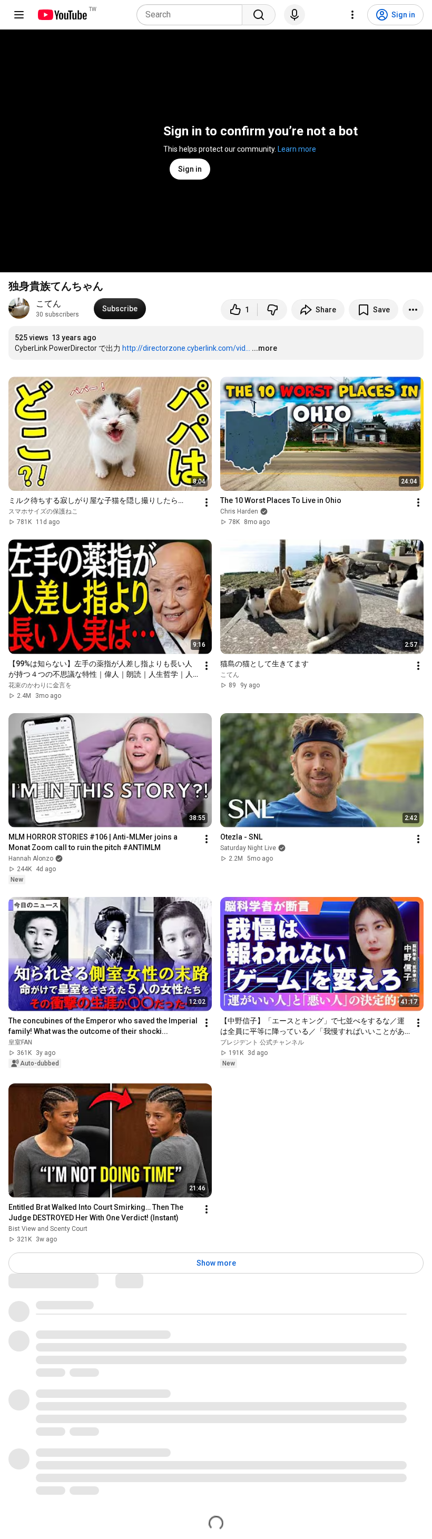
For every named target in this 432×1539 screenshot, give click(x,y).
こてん (48, 304)
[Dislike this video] (272, 309)
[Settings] (352, 14)
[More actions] (413, 309)
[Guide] (19, 14)
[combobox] (192, 14)
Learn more (297, 149)
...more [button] (264, 348)
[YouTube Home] (62, 14)
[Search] (259, 14)
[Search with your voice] (294, 14)
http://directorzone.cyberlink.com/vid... (186, 348)
